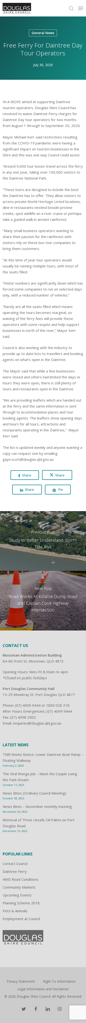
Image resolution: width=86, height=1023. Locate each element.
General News (43, 33)
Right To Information (59, 981)
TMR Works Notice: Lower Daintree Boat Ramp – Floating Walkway (43, 757)
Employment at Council (21, 918)
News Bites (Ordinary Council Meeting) (34, 793)
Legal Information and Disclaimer (43, 989)
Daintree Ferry (15, 871)
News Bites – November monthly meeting (37, 806)
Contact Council (15, 863)
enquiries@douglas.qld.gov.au (37, 723)
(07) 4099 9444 (28, 705)
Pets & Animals (15, 910)
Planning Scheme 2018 (21, 903)
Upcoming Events (17, 895)
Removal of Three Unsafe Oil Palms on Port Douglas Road (39, 822)
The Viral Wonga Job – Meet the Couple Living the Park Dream (40, 776)
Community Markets (19, 887)
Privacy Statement (21, 981)
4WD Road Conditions (20, 879)
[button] (80, 8)
